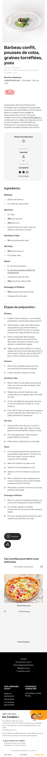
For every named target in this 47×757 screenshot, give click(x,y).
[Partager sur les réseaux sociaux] (7, 544)
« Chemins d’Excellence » (31, 117)
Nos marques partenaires (23, 665)
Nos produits (9, 699)
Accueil (7, 68)
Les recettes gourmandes (9, 703)
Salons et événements (9, 694)
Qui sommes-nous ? (23, 662)
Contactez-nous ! (23, 671)
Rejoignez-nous (23, 668)
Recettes (15, 68)
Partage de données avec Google (14, 743)
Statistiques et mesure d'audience (15, 745)
